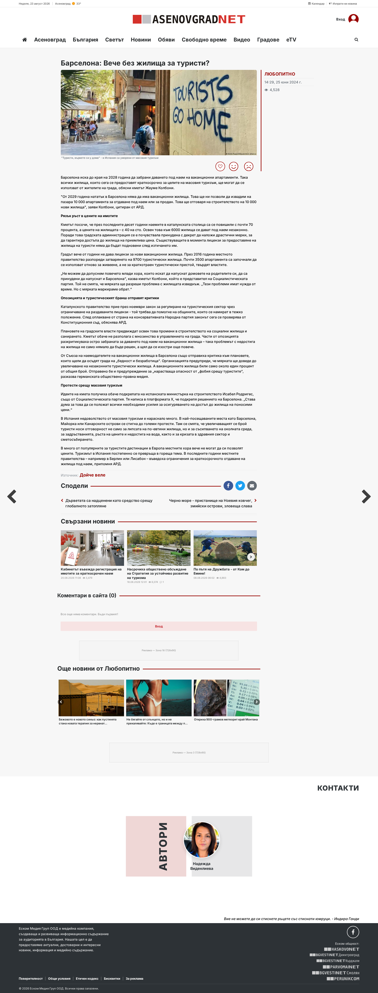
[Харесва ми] (235, 166)
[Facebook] (353, 932)
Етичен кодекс (87, 978)
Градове (268, 39)
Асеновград (50, 39)
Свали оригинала (76, 74)
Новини (141, 39)
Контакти (338, 788)
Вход (340, 19)
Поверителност (31, 978)
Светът (114, 39)
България (85, 39)
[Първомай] (341, 967)
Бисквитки (112, 978)
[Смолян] (335, 972)
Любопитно (279, 74)
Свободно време (204, 39)
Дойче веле (92, 475)
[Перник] (343, 978)
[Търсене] (355, 39)
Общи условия (59, 978)
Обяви (166, 39)
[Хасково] (341, 949)
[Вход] (353, 19)
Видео (242, 39)
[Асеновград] (189, 19)
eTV (291, 39)
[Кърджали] (338, 961)
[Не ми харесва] (250, 166)
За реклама (134, 978)
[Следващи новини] (251, 557)
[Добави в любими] (220, 166)
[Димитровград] (334, 955)
